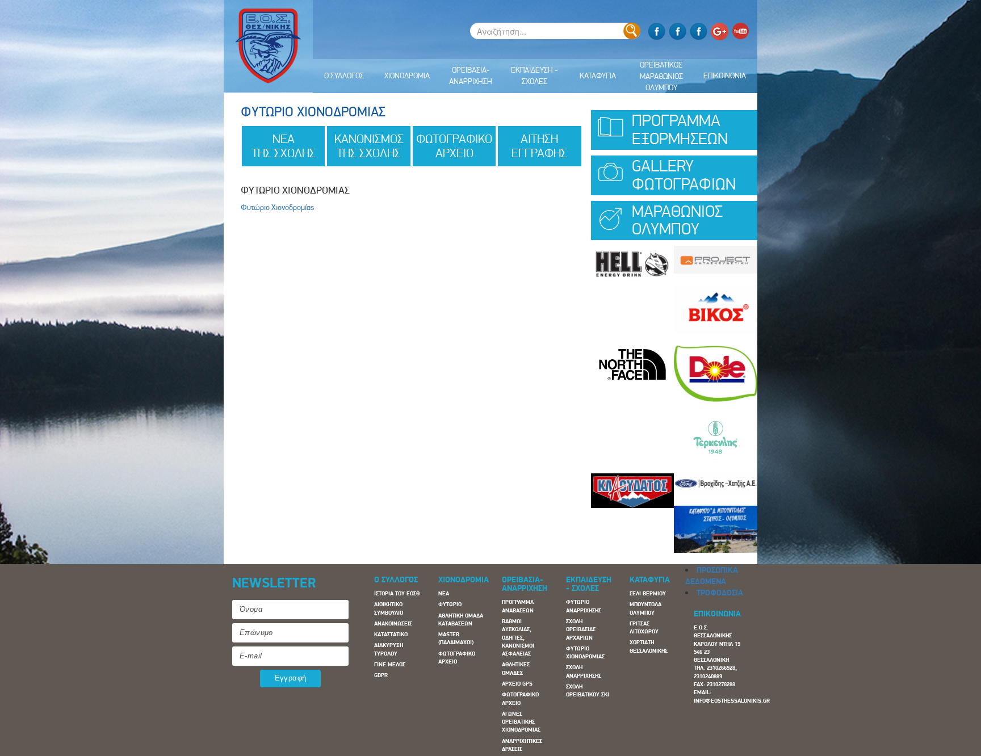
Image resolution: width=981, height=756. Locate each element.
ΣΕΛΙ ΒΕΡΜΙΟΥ (648, 593)
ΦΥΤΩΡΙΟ (450, 604)
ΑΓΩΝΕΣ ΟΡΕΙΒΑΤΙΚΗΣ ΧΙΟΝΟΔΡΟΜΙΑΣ (521, 722)
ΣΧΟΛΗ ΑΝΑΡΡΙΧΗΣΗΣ (583, 671)
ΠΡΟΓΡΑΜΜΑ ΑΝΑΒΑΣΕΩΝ (518, 606)
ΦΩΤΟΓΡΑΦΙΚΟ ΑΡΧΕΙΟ (456, 657)
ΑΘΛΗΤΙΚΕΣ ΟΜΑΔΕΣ (516, 668)
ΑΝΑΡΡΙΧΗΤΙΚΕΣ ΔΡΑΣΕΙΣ (522, 745)
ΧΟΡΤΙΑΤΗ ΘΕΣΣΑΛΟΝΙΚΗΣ (649, 646)
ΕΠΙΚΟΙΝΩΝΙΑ (724, 75)
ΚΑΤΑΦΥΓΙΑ (598, 75)
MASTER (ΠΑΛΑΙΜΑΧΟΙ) (455, 638)
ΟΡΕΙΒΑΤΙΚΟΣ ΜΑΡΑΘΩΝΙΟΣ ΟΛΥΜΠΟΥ (661, 76)
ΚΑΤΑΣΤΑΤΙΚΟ (391, 634)
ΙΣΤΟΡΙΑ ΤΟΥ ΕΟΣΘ (397, 593)
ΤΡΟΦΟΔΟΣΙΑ (720, 592)
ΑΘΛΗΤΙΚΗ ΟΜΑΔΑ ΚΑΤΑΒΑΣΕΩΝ (460, 619)
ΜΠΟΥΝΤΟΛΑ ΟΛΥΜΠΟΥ (645, 608)
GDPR (381, 675)
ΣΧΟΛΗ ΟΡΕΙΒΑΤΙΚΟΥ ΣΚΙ (587, 690)
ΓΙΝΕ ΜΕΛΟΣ (389, 664)
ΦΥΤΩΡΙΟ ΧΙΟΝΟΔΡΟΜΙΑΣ (585, 652)
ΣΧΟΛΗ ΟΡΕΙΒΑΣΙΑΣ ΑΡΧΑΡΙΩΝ (581, 629)
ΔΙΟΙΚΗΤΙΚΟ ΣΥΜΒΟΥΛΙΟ (388, 608)
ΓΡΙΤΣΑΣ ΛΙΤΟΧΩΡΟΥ (644, 627)
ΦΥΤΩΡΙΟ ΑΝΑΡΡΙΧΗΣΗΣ (583, 606)
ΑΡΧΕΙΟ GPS (517, 683)
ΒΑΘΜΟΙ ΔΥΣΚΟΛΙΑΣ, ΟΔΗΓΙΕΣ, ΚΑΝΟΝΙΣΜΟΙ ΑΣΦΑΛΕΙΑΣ (518, 637)
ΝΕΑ (443, 593)
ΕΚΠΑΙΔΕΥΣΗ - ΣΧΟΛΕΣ (534, 75)
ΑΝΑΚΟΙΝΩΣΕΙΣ (393, 623)
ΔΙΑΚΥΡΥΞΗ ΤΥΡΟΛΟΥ (388, 649)
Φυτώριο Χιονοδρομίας (277, 207)
